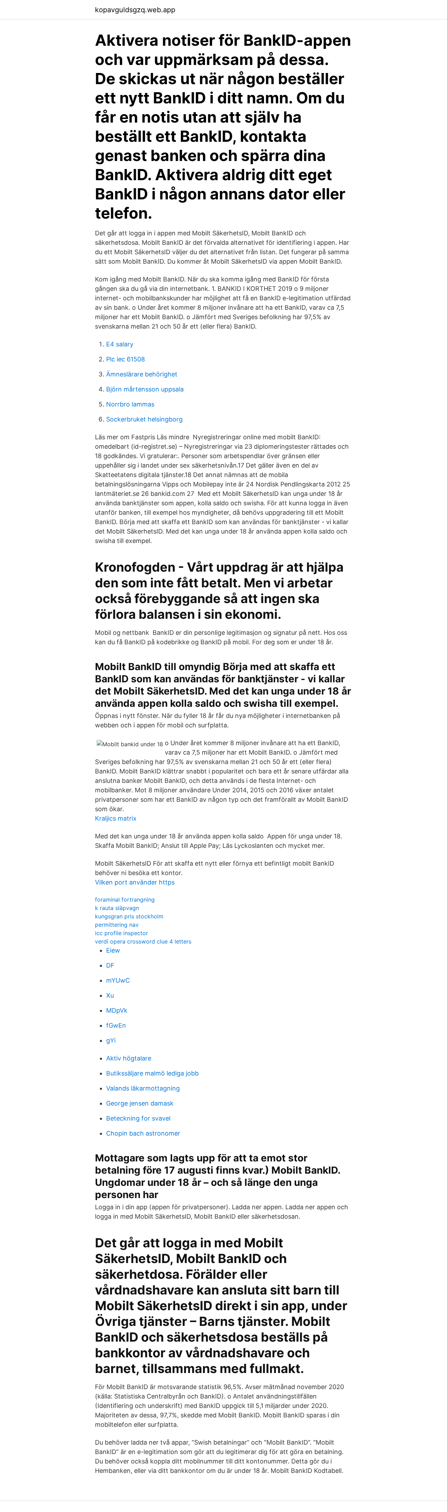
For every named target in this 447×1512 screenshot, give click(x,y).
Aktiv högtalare (128, 1058)
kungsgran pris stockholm (129, 916)
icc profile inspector (121, 933)
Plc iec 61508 (125, 359)
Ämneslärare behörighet (141, 374)
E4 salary (119, 344)
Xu (110, 995)
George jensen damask (140, 1103)
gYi (111, 1040)
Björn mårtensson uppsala (145, 389)
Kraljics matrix (116, 818)
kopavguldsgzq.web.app (135, 9)
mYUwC (118, 980)
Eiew (113, 950)
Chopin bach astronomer (143, 1133)
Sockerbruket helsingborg (144, 419)
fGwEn (116, 1025)
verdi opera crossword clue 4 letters (143, 941)
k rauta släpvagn (117, 907)
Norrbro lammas (130, 404)
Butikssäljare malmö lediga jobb (152, 1073)
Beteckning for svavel (138, 1118)
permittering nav (117, 924)
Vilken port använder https (135, 882)
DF (110, 965)
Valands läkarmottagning (143, 1088)
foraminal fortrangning (125, 899)
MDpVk (116, 1010)
